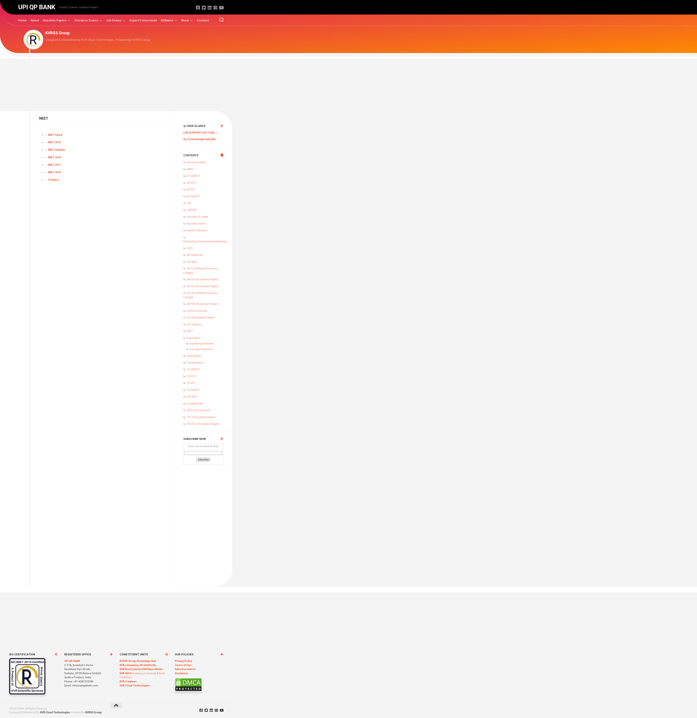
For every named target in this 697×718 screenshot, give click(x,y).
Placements (193, 338)
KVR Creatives (128, 681)
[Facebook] (198, 7)
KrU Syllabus (194, 324)
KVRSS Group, (128, 661)
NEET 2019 (54, 142)
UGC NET (192, 396)
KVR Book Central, (131, 669)
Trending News (195, 362)
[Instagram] (215, 7)
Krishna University (197, 310)
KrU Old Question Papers (201, 317)
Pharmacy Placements (201, 349)
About (34, 20)
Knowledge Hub (146, 661)
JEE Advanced (195, 254)
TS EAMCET (193, 369)
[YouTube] (221, 7)
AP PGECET (193, 196)
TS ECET (192, 376)
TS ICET (191, 383)
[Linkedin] (209, 7)
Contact (203, 20)
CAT (189, 203)
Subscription (194, 355)
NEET (190, 331)
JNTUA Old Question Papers (203, 279)
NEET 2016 (54, 172)
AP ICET (191, 189)
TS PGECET (193, 390)
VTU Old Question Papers (201, 417)
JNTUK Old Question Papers (203, 303)
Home (22, 20)
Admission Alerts (196, 162)
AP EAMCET (193, 175)
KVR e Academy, (129, 665)
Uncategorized (195, 403)
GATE (190, 248)
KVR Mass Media (152, 669)
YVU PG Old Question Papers (203, 423)
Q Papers (53, 179)
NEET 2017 (54, 164)
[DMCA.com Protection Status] (188, 690)
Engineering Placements (201, 343)
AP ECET (192, 182)
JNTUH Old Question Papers (203, 286)
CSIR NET (192, 210)
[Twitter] (203, 7)
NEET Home (55, 134)
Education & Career (197, 216)
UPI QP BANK (36, 7)
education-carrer (196, 223)
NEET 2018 (54, 157)
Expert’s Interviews (143, 20)
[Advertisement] (348, 83)
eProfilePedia (147, 665)
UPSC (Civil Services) (198, 410)
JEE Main (192, 261)
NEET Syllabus (56, 149)
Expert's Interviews (197, 230)
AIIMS (190, 169)
